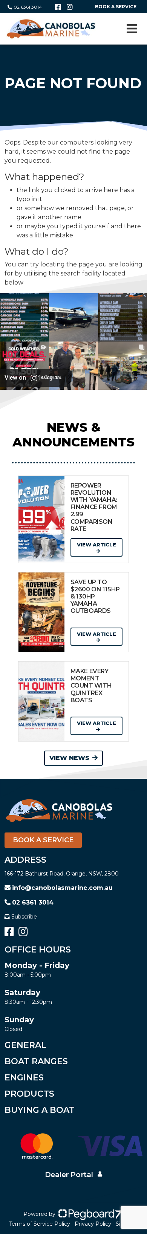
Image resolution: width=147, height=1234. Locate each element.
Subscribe (24, 916)
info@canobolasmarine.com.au (62, 887)
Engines (24, 1077)
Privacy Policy (93, 1223)
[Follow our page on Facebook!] (58, 7)
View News (69, 758)
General (25, 1045)
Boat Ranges (36, 1061)
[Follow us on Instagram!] (70, 7)
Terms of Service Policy (39, 1223)
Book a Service (43, 840)
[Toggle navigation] (131, 29)
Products (29, 1094)
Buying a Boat (40, 1110)
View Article (96, 545)
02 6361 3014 (28, 7)
